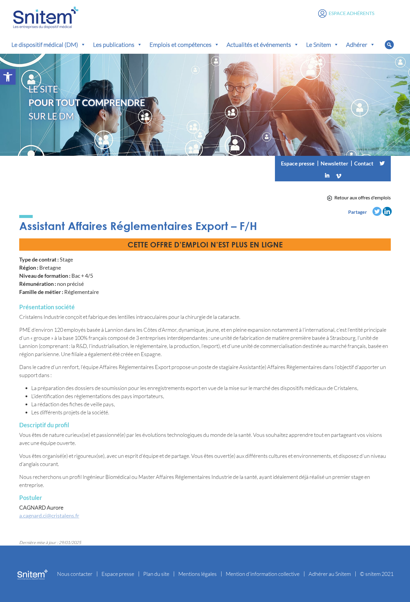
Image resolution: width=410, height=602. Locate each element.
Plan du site (156, 573)
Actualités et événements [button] (259, 44)
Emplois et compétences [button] (180, 44)
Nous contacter (74, 573)
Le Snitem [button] (318, 44)
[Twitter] (382, 163)
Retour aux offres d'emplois (362, 197)
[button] (8, 77)
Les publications (113, 44)
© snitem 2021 (376, 573)
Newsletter (334, 163)
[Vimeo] (338, 175)
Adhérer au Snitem (330, 573)
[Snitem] (46, 16)
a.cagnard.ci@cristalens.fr (49, 515)
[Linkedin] (327, 175)
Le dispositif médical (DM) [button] (44, 44)
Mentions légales (197, 573)
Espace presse (298, 163)
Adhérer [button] (356, 44)
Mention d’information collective (263, 573)
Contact (363, 163)
